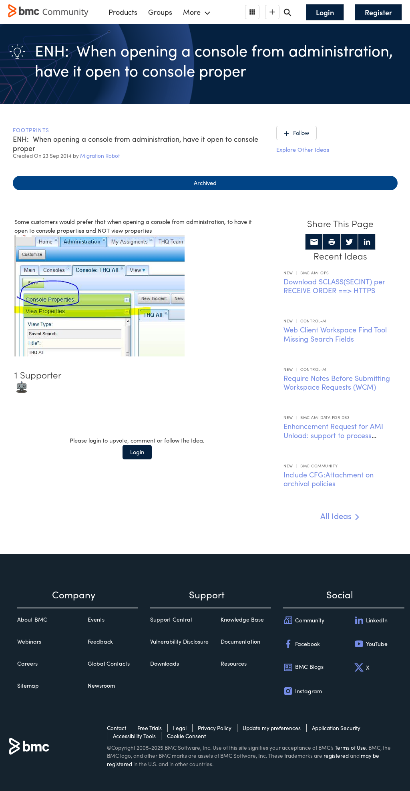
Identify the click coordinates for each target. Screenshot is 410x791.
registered (336, 755)
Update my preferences (272, 728)
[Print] (331, 242)
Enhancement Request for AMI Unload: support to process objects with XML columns (333, 435)
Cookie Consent (186, 736)
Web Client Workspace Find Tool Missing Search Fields (335, 334)
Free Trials (149, 728)
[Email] (313, 242)
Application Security (336, 728)
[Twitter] (349, 242)
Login (137, 452)
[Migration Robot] (21, 386)
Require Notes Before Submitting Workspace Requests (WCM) (336, 382)
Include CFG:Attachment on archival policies (328, 479)
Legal (180, 728)
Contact (116, 728)
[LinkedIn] (366, 242)
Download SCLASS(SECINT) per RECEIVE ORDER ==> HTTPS (334, 286)
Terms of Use (350, 747)
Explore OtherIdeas (302, 149)
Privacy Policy (214, 728)
